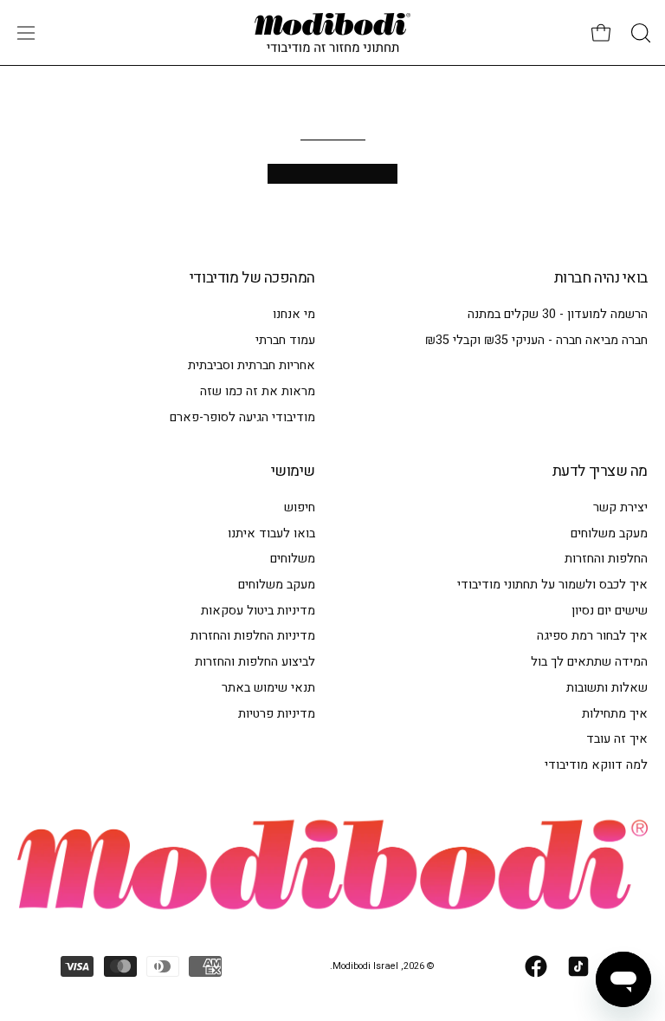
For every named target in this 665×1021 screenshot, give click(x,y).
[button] (639, 33)
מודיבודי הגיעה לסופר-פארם (242, 417)
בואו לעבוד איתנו (271, 533)
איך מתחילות (615, 714)
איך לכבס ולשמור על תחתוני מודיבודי (552, 585)
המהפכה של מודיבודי (252, 278)
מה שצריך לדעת (600, 471)
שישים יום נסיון (609, 611)
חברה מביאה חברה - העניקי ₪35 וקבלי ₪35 (536, 340)
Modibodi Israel (365, 966)
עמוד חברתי (285, 340)
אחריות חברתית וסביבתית (251, 365)
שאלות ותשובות (607, 688)
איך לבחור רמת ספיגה (592, 637)
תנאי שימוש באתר (268, 688)
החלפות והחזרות (606, 559)
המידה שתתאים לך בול (589, 662)
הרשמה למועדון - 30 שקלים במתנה (558, 314)
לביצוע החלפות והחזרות (255, 662)
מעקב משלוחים (609, 533)
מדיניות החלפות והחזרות (252, 637)
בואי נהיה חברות (601, 278)
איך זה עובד (617, 739)
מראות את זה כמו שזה (257, 391)
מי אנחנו (294, 314)
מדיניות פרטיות (276, 714)
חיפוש (299, 507)
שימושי (293, 471)
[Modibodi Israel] (332, 32)
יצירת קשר (620, 507)
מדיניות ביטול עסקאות (258, 611)
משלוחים (292, 559)
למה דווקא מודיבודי (596, 765)
